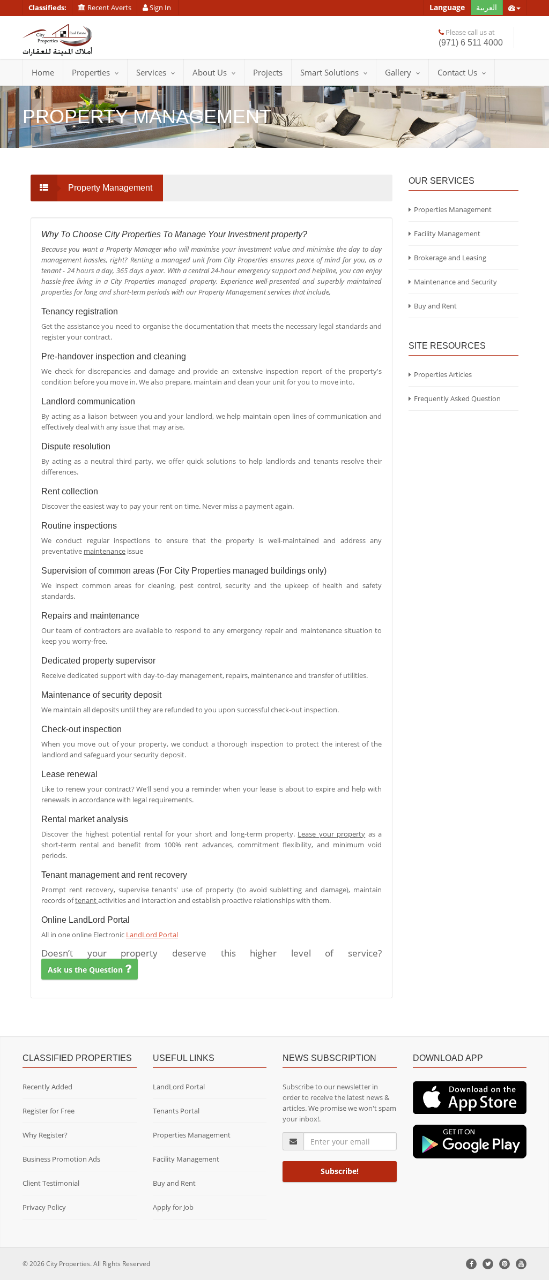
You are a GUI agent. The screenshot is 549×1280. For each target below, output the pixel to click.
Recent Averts (108, 7)
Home (43, 72)
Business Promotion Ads (61, 1159)
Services (151, 72)
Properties (91, 72)
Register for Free (49, 1111)
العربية (486, 7)
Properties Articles (443, 374)
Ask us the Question (86, 970)
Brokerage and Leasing (450, 257)
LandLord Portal (152, 934)
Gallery (398, 72)
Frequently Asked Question (457, 398)
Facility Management (447, 233)
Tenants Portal (176, 1111)
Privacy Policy (44, 1207)
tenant (86, 900)
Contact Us (457, 72)
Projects (268, 72)
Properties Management (453, 209)
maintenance (104, 551)
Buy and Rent (435, 306)
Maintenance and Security (455, 282)
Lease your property (331, 834)
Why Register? (45, 1135)
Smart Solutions (329, 72)
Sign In (160, 7)
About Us (209, 72)
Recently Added (47, 1086)
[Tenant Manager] (470, 1097)
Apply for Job (173, 1207)
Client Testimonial (51, 1183)
